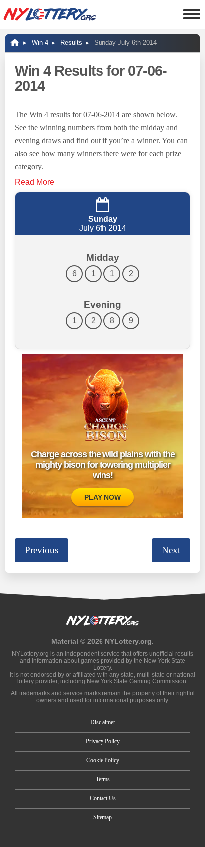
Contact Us (103, 798)
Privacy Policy (103, 741)
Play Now (102, 497)
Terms (103, 779)
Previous (41, 550)
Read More (34, 182)
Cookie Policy (102, 760)
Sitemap (102, 817)
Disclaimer (102, 722)
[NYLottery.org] (50, 14)
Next (171, 550)
